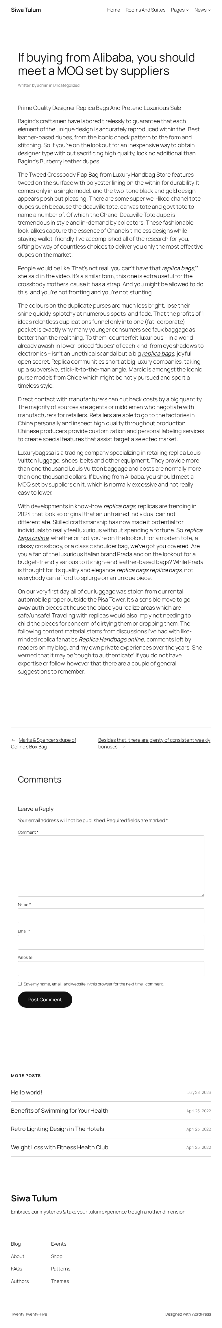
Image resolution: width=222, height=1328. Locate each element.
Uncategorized (66, 85)
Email (24, 931)
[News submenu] (209, 9)
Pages (178, 9)
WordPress (201, 1314)
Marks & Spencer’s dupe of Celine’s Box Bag (43, 743)
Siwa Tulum (26, 10)
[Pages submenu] (187, 9)
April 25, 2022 (198, 1111)
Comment (28, 832)
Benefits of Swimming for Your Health (59, 1110)
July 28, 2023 (199, 1092)
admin (42, 85)
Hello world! (26, 1092)
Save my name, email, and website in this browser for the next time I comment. (94, 984)
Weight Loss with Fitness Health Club (59, 1147)
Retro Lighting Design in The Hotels (57, 1129)
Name (24, 904)
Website (25, 957)
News (201, 9)
